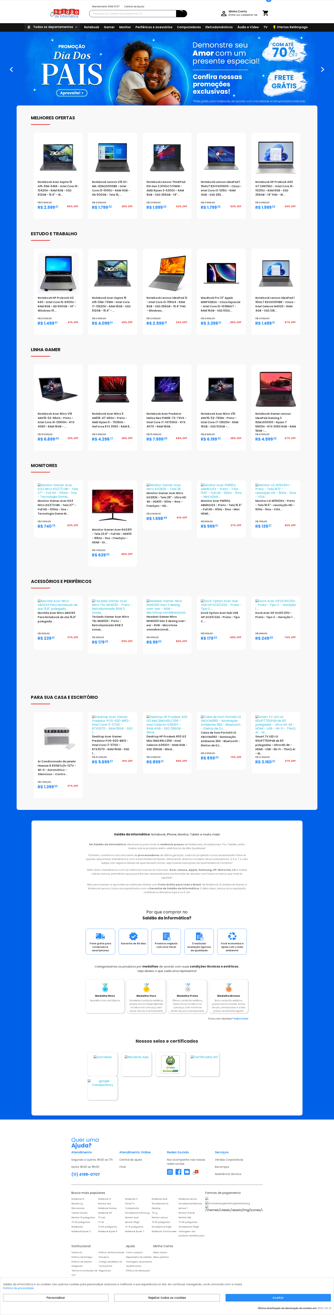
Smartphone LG (160, 1203)
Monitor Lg (77, 1203)
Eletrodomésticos (219, 27)
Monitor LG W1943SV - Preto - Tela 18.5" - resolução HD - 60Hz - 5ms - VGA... (275, 505)
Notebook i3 (104, 1198)
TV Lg (154, 1212)
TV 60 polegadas (107, 1226)
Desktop (156, 1208)
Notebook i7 (131, 1198)
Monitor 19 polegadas (83, 1217)
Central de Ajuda (134, 6)
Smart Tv (130, 1203)
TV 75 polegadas (134, 1226)
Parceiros (104, 1257)
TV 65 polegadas (188, 1222)
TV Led (101, 1217)
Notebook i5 (78, 1198)
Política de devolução (138, 1270)
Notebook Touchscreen (164, 1231)
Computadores (189, 27)
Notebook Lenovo (188, 1198)
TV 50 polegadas (81, 1222)
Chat (122, 1167)
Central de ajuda (130, 1160)
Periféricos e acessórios (153, 27)
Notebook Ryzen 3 (81, 1231)
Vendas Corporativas (229, 1160)
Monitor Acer (132, 1217)
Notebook (91, 27)
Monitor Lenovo (160, 1217)
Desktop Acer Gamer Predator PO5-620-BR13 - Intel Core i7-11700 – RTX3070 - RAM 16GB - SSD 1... (110, 745)
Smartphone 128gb (189, 1226)
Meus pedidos (161, 1257)
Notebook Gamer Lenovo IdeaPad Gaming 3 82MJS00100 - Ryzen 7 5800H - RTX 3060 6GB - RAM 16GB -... (275, 422)
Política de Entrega (82, 1257)
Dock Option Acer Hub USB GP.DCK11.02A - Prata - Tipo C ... (220, 617)
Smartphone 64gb (161, 1226)
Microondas (78, 1208)
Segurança (105, 1270)
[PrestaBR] (227, 1203)
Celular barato (79, 1212)
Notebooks (77, 1226)
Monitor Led (104, 1203)
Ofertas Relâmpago (290, 27)
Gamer (109, 27)
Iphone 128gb (132, 1222)
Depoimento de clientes (139, 1257)
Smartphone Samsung (137, 1212)
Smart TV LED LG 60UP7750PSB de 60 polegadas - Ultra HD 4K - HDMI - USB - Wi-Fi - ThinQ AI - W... (275, 745)
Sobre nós (77, 1252)
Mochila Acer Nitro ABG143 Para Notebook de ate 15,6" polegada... (57, 617)
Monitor (125, 27)
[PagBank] (234, 1198)
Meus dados (160, 1252)
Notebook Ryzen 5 (107, 1231)
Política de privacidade (18, 1288)
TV (265, 27)
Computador (132, 1208)
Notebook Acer (159, 1198)
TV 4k (101, 1222)
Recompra (222, 1167)
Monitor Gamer (187, 1212)
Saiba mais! (240, 1018)
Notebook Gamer (107, 1208)
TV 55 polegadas (161, 1222)
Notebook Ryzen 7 (134, 1231)
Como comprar (134, 1252)
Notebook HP (105, 1212)
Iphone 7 (183, 1208)
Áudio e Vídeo (248, 27)
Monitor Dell (185, 1217)
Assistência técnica (228, 1174)
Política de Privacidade (111, 1252)
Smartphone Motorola (190, 1203)
